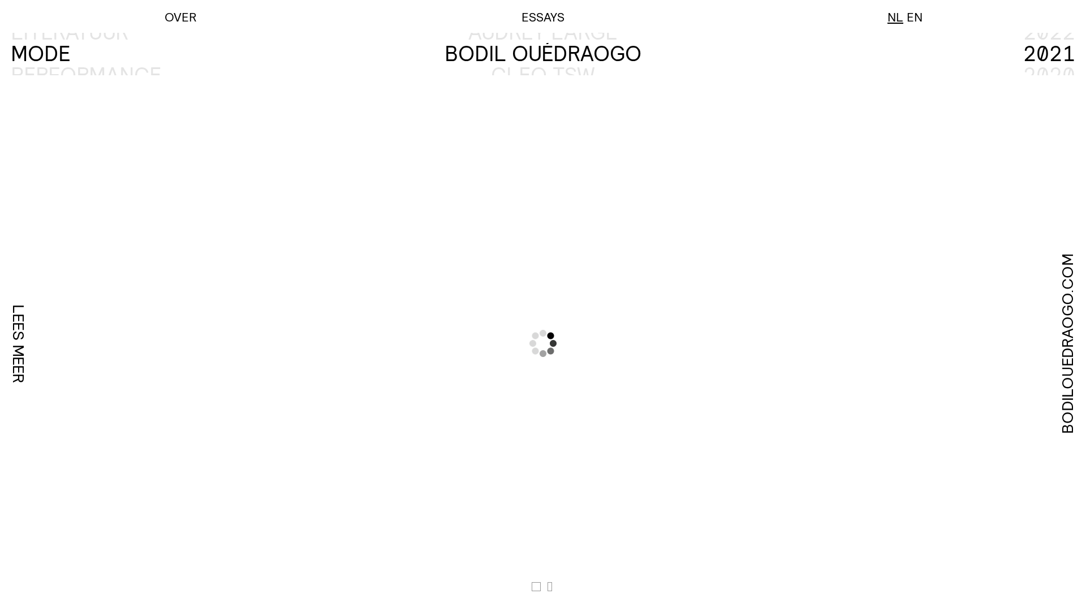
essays (543, 16)
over (181, 16)
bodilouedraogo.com (1067, 343)
